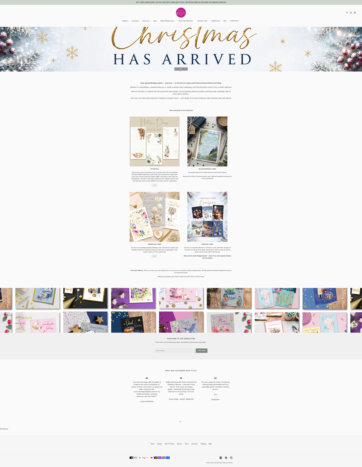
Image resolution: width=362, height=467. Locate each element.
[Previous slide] (176, 69)
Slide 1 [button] (180, 422)
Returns (179, 444)
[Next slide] (185, 69)
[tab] (180, 422)
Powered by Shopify (227, 462)
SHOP (154, 185)
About (152, 444)
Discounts (195, 444)
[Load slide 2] (182, 69)
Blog (210, 444)
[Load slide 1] (180, 69)
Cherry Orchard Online (216, 462)
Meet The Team (169, 444)
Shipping (203, 444)
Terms (187, 444)
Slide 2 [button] (182, 422)
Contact (159, 444)
